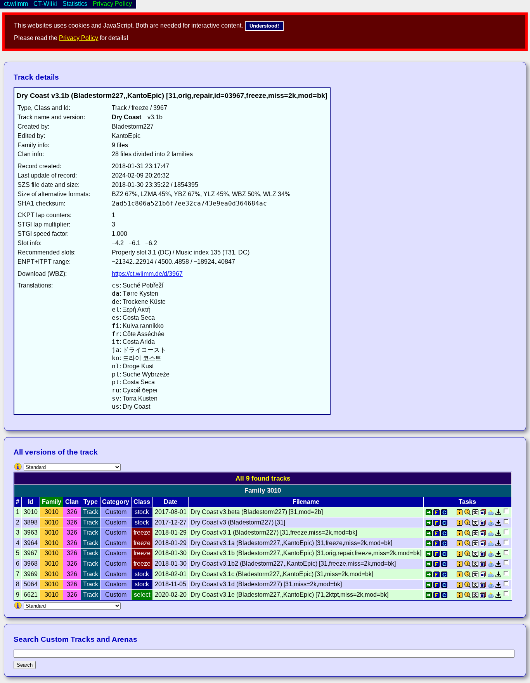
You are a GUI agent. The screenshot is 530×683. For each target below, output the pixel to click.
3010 (52, 512)
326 (72, 512)
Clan (72, 501)
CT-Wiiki (45, 3)
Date (170, 501)
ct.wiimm (16, 3)
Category (115, 501)
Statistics (74, 3)
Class (141, 501)
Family (51, 501)
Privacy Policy (78, 38)
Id (30, 501)
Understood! (264, 26)
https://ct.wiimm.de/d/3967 (147, 273)
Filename (306, 501)
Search (25, 665)
